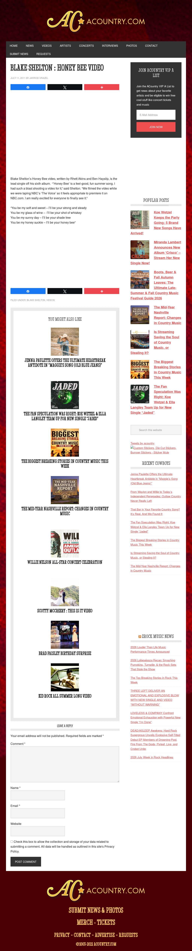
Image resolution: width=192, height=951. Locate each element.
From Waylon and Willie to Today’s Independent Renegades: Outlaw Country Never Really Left (155, 496)
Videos (50, 299)
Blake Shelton (36, 299)
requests (128, 934)
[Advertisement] (64, 256)
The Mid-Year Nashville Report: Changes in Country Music (65, 511)
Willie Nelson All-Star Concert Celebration (64, 562)
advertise (105, 934)
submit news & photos (96, 910)
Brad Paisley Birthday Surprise (65, 653)
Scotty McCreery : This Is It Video (64, 610)
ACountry (96, 22)
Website (15, 823)
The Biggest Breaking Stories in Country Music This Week (64, 463)
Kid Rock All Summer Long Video (65, 696)
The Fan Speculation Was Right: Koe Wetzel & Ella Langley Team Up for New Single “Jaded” (65, 416)
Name (15, 788)
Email (15, 806)
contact (82, 934)
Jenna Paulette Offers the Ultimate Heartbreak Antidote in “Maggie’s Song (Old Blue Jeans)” (65, 363)
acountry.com (105, 944)
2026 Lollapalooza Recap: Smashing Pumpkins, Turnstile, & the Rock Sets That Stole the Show (153, 664)
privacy (62, 934)
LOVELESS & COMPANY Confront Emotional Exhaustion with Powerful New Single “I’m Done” (155, 717)
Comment (17, 743)
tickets (106, 922)
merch (85, 922)
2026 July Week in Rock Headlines (151, 757)
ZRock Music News (158, 636)
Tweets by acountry (142, 443)
